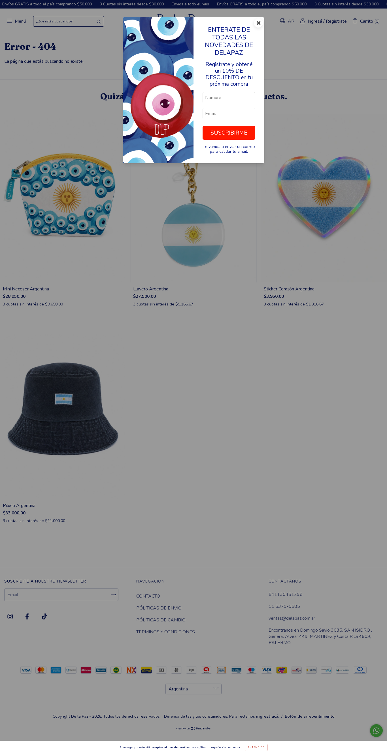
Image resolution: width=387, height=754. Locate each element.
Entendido (256, 747)
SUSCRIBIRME (228, 133)
